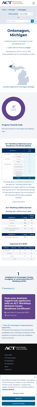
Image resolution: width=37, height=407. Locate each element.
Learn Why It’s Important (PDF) (17, 312)
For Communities (10, 358)
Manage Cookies (18, 393)
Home (4, 10)
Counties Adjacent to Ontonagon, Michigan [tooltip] (18, 87)
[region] (18, 391)
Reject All (18, 398)
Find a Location (13, 14)
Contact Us (8, 369)
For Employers (9, 360)
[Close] (35, 377)
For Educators (9, 363)
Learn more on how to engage (19, 48)
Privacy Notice (8, 389)
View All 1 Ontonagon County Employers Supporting (17, 326)
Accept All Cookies (18, 403)
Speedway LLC (9, 288)
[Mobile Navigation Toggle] (33, 3)
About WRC (8, 355)
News (6, 366)
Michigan (12, 10)
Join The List (11, 315)
